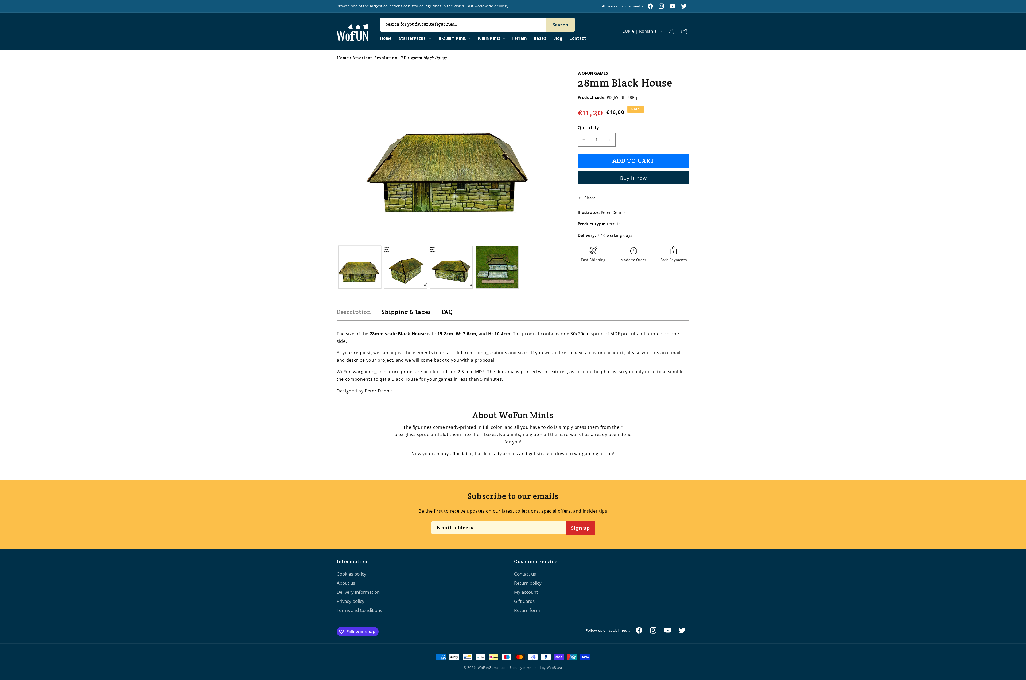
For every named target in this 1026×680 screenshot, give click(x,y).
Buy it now (633, 178)
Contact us (525, 574)
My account (526, 592)
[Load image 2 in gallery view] (405, 267)
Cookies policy (351, 574)
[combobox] (477, 25)
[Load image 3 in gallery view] (451, 267)
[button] (414, 38)
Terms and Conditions (359, 610)
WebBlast (554, 667)
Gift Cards (524, 601)
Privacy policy (350, 601)
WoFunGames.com (493, 667)
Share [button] (590, 198)
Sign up (580, 527)
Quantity (588, 128)
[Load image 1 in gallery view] (359, 267)
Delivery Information (358, 592)
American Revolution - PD (379, 57)
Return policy (528, 583)
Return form (527, 610)
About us (346, 583)
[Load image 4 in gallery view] (497, 267)
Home (343, 57)
